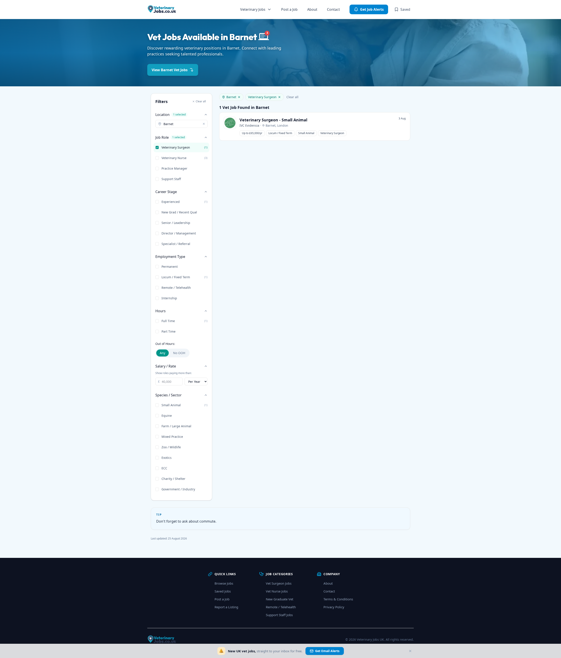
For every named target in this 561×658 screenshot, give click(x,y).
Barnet (231, 97)
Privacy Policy (333, 607)
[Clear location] (204, 124)
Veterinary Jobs (252, 9)
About (312, 9)
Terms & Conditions (338, 599)
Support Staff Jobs (279, 615)
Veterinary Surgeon (262, 97)
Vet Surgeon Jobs (278, 583)
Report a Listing (226, 607)
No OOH (179, 353)
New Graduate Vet (279, 599)
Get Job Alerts (372, 9)
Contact (333, 9)
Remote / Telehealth (281, 607)
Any (162, 353)
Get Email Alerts (327, 651)
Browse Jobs (224, 583)
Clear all (201, 101)
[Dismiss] (410, 650)
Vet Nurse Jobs (277, 591)
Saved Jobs (223, 591)
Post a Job (289, 9)
